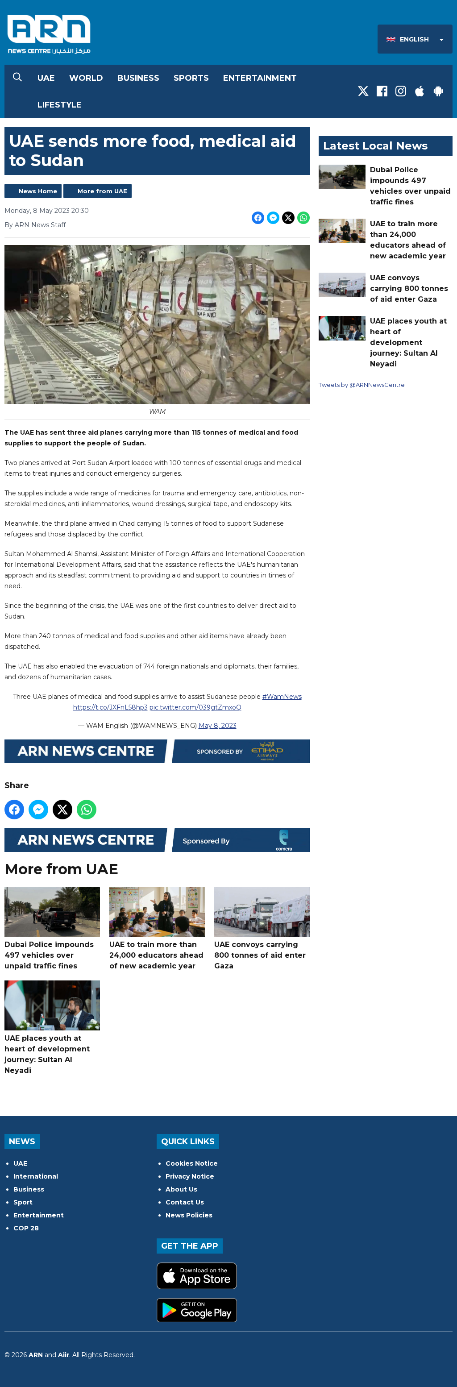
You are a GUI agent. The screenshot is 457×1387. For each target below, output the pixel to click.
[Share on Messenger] (273, 218)
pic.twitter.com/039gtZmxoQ (195, 707)
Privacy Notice (190, 1176)
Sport (23, 1202)
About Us (181, 1189)
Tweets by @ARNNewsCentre (362, 384)
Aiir (63, 1355)
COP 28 (26, 1228)
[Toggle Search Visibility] (17, 78)
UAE (46, 78)
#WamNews (282, 697)
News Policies (189, 1215)
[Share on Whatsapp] (303, 218)
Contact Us (185, 1202)
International (35, 1176)
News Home (38, 191)
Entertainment (260, 78)
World (86, 78)
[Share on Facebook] (258, 218)
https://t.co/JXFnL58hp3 (110, 707)
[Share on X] (288, 218)
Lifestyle (59, 105)
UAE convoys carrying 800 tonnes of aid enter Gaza (260, 955)
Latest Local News (375, 145)
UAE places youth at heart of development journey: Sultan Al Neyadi (47, 1054)
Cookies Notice (192, 1163)
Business (138, 78)
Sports (191, 78)
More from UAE (102, 191)
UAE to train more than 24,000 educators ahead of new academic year (156, 955)
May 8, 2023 (218, 726)
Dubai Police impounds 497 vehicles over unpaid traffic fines (49, 955)
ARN (36, 1355)
